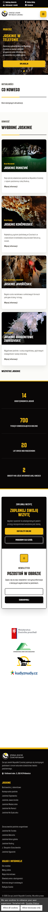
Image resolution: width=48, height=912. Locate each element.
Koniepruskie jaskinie (10, 791)
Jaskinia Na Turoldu (9, 831)
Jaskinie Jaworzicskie (10, 800)
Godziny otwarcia (11, 2)
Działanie (30, 5)
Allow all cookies (10, 908)
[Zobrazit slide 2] (24, 71)
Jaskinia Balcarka (8, 835)
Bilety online (6, 870)
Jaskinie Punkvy (8, 843)
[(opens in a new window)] (24, 633)
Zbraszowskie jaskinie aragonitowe (15, 826)
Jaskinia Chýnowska (9, 796)
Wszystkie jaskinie (11, 371)
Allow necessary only (31, 908)
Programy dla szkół (24, 540)
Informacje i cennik (12, 5)
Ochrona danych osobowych (12, 882)
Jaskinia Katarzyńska (10, 839)
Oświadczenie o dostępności (12, 878)
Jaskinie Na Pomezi (9, 808)
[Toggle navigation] (43, 14)
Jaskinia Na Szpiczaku (10, 812)
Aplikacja (24, 63)
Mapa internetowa (8, 874)
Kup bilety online (24, 531)
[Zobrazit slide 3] (26, 71)
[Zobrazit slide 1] (21, 71)
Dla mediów (6, 866)
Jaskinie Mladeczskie (10, 804)
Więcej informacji (11, 186)
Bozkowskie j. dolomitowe (11, 787)
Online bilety (31, 2)
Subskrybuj (24, 600)
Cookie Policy (32, 903)
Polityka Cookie (7, 887)
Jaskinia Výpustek (8, 852)
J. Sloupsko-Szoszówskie (11, 847)
